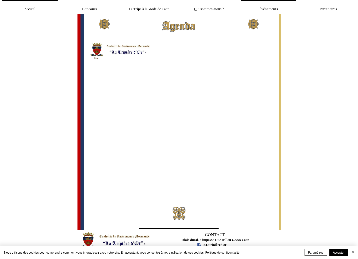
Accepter (339, 252)
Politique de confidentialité (222, 252)
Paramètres (315, 252)
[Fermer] (353, 252)
